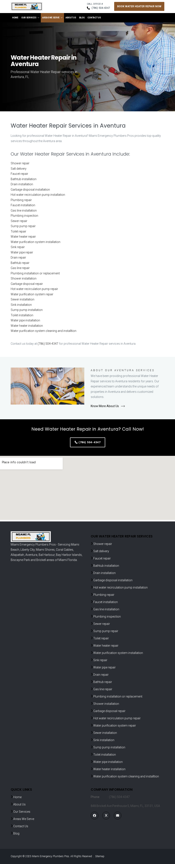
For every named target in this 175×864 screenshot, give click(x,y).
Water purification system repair (32, 294)
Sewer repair (19, 221)
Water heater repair (23, 236)
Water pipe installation (25, 320)
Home (15, 17)
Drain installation (22, 184)
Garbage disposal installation (30, 189)
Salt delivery (18, 168)
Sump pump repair (23, 226)
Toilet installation (22, 315)
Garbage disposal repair (27, 284)
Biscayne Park (20, 560)
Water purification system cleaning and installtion (43, 331)
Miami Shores (45, 549)
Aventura (31, 554)
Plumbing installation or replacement (35, 273)
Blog (82, 17)
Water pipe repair (22, 252)
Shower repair (20, 163)
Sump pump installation (27, 310)
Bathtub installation (23, 179)
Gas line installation (24, 210)
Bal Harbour (47, 554)
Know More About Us (105, 406)
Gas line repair (20, 268)
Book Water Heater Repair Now (139, 6)
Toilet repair (18, 231)
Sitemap (99, 856)
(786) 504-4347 (101, 7)
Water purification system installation (35, 242)
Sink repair (18, 247)
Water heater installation (27, 325)
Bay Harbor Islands (69, 554)
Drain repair (18, 257)
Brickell (41, 560)
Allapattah (17, 554)
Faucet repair (19, 173)
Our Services (28, 17)
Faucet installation (23, 205)
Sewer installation (22, 299)
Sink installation (21, 304)
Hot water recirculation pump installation (38, 194)
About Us (71, 17)
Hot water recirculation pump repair (34, 289)
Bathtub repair (20, 263)
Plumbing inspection (24, 215)
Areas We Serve (51, 17)
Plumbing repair (21, 200)
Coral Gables (64, 549)
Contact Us (94, 17)
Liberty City (27, 549)
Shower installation (23, 278)
